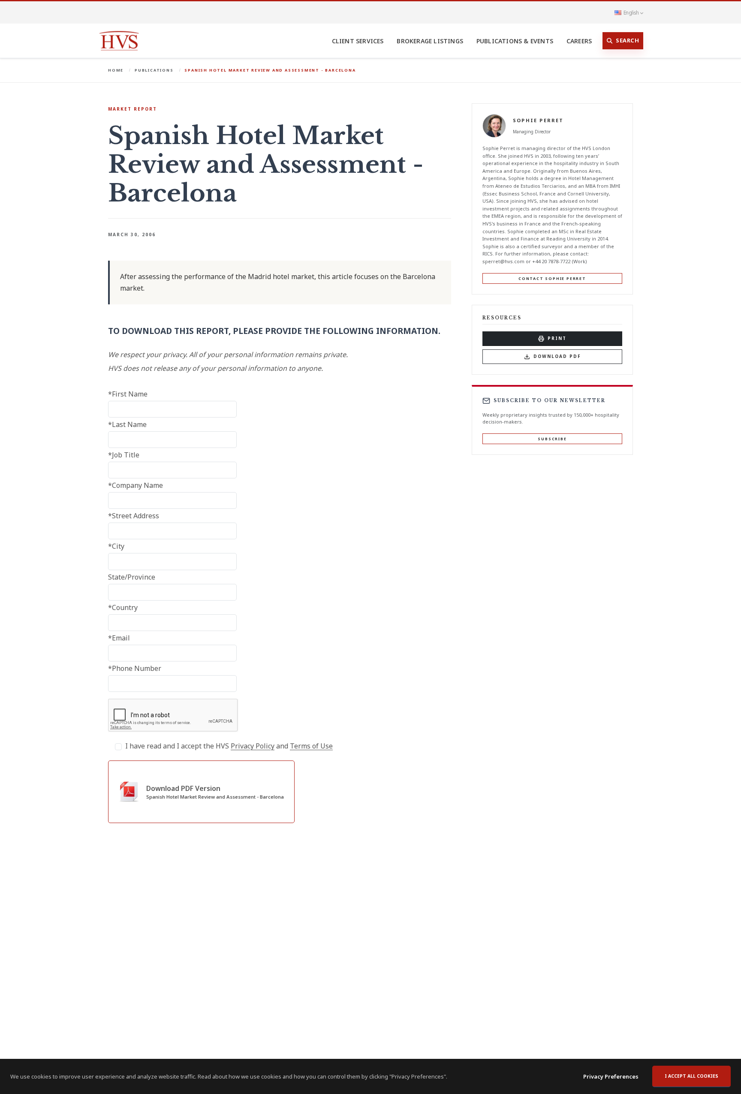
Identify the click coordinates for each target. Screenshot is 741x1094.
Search (627, 40)
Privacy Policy (252, 746)
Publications (154, 70)
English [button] (631, 12)
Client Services (358, 41)
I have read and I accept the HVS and (229, 746)
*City (116, 546)
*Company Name (135, 485)
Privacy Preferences (611, 1076)
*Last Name (127, 424)
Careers (579, 41)
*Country (123, 607)
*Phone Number (134, 668)
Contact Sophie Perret (552, 278)
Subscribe (552, 439)
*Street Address (133, 515)
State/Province (131, 577)
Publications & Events (514, 41)
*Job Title (123, 455)
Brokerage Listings (430, 41)
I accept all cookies (691, 1076)
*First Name (128, 394)
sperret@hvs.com (503, 261)
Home (116, 70)
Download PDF (557, 356)
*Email (119, 638)
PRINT (557, 338)
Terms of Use (311, 746)
